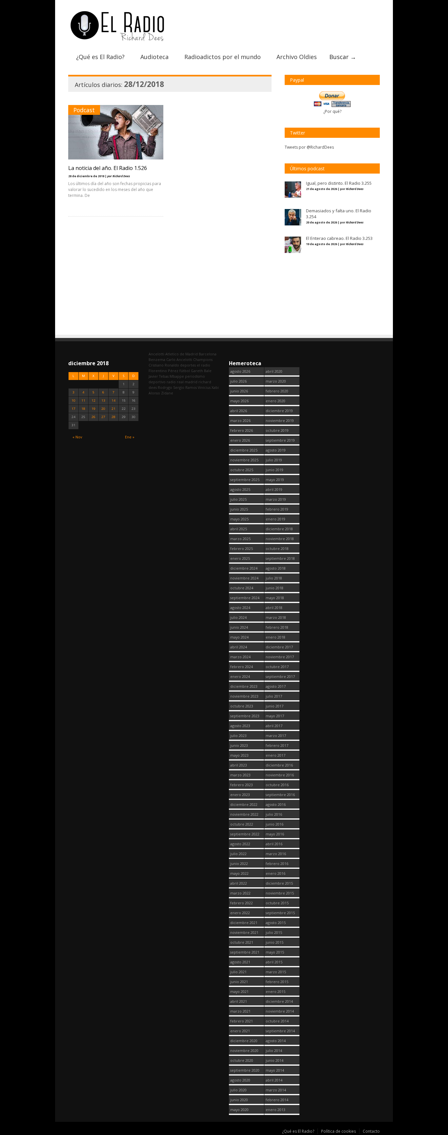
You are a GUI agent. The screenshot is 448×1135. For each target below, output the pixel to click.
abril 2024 (238, 646)
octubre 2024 (241, 587)
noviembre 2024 (244, 578)
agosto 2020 (240, 1080)
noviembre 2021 (244, 932)
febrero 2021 (241, 1021)
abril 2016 (274, 843)
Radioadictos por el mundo (222, 57)
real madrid (187, 381)
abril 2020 (274, 371)
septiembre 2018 (280, 558)
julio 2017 (274, 696)
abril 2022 (238, 883)
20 (103, 409)
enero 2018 (275, 637)
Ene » (129, 436)
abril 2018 (274, 607)
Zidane (167, 392)
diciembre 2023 (243, 686)
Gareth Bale (201, 370)
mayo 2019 (275, 479)
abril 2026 (238, 410)
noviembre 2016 (280, 774)
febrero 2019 (277, 509)
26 (93, 417)
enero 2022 (240, 912)
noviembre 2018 (280, 538)
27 (103, 417)
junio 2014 (274, 1060)
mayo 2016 (275, 833)
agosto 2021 (240, 961)
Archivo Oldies (296, 57)
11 (83, 400)
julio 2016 (274, 814)
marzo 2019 (276, 499)
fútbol (184, 370)
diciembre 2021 (243, 922)
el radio (203, 365)
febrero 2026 (241, 430)
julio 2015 (274, 932)
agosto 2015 (276, 922)
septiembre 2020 (244, 1070)
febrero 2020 (277, 391)
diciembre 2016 (279, 765)
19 (93, 409)
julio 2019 (274, 459)
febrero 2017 (277, 745)
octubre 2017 (277, 666)
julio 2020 (238, 1089)
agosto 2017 (276, 686)
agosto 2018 (276, 568)
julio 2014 (274, 1050)
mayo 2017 (275, 715)
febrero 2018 (277, 627)
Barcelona (207, 353)
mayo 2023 (239, 755)
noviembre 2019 (280, 420)
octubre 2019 (277, 430)
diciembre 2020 (243, 1040)
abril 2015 (274, 961)
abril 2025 (238, 528)
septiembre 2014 (280, 1030)
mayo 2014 (275, 1070)
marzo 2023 (240, 774)
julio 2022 (238, 853)
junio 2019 (274, 469)
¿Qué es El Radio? (100, 57)
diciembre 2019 (279, 410)
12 (93, 400)
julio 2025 (238, 499)
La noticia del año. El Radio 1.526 (107, 168)
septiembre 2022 (244, 833)
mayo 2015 (275, 952)
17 (73, 409)
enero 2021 (240, 1030)
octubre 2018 (277, 548)
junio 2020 (239, 1099)
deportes (188, 365)
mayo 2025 (239, 518)
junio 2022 (239, 863)
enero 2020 (275, 400)
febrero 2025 (241, 548)
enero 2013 (275, 1109)
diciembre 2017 (279, 646)
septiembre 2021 (244, 952)
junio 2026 (239, 391)
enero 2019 (275, 518)
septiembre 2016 (280, 794)
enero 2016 (275, 873)
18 (83, 409)
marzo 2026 (240, 420)
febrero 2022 (241, 902)
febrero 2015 (277, 981)
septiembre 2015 (280, 912)
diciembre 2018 (279, 528)
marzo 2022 (240, 893)
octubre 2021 (241, 942)
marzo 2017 (276, 735)
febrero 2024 (241, 666)
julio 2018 (274, 578)
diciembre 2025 (243, 450)
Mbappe (177, 376)
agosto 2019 (276, 450)
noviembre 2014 (280, 1011)
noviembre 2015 (280, 893)
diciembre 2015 (279, 883)
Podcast (84, 110)
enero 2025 (240, 558)
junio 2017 (274, 706)
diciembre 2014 (279, 1001)
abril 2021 (238, 1001)
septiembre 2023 (244, 715)
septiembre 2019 (280, 440)
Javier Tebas (159, 376)
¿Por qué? (332, 111)
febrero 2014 (277, 1099)
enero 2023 (240, 794)
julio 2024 (238, 617)
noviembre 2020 (244, 1050)
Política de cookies (338, 1131)
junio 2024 (239, 627)
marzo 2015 (276, 971)
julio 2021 (238, 971)
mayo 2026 (239, 400)
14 (113, 400)
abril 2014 (274, 1080)
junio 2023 (239, 745)
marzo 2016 (276, 853)
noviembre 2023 (244, 696)
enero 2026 (240, 440)
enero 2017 (275, 755)
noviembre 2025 (244, 459)
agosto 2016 (276, 804)
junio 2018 (274, 587)
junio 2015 (274, 942)
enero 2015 (275, 991)
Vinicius (204, 387)
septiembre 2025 (244, 479)
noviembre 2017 (280, 656)
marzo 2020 (276, 381)
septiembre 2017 (280, 676)
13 (103, 400)
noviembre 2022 (244, 814)
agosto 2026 (240, 371)
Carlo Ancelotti (179, 359)
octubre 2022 (241, 824)
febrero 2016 (277, 863)
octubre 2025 (241, 469)
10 (73, 400)
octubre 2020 (241, 1060)
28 (113, 417)
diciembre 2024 (243, 568)
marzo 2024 (240, 656)
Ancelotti (156, 353)
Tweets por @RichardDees (309, 147)
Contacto (371, 1131)
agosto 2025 (240, 489)
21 (113, 409)
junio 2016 (274, 824)
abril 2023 (238, 765)
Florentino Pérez (163, 370)
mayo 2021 (239, 991)
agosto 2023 (240, 725)
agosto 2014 (276, 1040)
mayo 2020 (239, 1109)
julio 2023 (238, 735)
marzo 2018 (276, 617)
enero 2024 (240, 676)
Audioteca (154, 57)
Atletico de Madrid (181, 353)
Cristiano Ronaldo (164, 365)
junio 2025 (239, 509)
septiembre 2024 (244, 597)
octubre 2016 (277, 784)
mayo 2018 (275, 597)
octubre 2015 (277, 902)
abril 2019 (274, 489)
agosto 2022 (240, 843)
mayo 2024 (239, 637)
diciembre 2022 (243, 804)
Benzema (157, 359)
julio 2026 (238, 381)
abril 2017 (274, 725)
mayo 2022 (239, 873)
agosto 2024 (240, 607)
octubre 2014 (277, 1021)
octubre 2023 (241, 706)
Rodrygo (165, 387)
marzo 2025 (240, 538)
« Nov (77, 436)
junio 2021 (239, 981)
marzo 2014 (276, 1089)
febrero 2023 (241, 784)
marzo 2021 (240, 1011)
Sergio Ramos (185, 387)
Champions (203, 359)
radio (171, 381)
